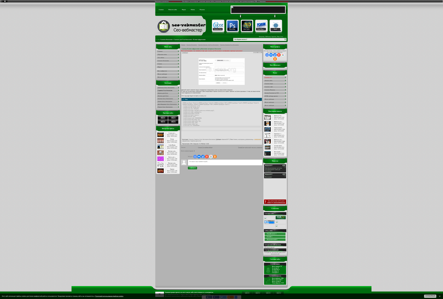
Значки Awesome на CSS (272, 93)
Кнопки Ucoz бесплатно (165, 98)
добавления (248, 139)
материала (241, 139)
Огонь (172, 139)
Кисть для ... (172, 157)
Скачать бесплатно (166, 39)
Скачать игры (269, 83)
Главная (183, 44)
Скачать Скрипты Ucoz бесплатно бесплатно (202, 139)
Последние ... (278, 151)
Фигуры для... (172, 151)
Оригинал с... (278, 133)
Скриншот (185, 52)
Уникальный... (278, 127)
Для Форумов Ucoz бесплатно (167, 104)
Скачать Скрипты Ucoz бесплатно (229, 44)
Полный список (269, 247)
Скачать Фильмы (270, 90)
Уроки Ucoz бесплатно (165, 101)
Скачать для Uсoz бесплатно (183, 39)
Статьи (160, 63)
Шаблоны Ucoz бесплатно (166, 87)
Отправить (192, 168)
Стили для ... (172, 133)
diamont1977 (225, 139)
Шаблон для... (278, 121)
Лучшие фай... (278, 145)
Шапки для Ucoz (163, 93)
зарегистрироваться (279, 202)
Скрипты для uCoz (195, 141)
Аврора (172, 169)
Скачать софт (269, 86)
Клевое (235, 139)
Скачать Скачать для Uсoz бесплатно (208, 44)
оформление (186, 141)
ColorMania (172, 145)
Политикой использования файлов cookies (109, 296)
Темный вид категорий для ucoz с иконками (250, 147)
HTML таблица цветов (271, 96)
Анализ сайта (268, 80)
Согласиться (430, 296)
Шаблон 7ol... (278, 115)
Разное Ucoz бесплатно (165, 107)
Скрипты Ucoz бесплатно (165, 90)
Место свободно (269, 99)
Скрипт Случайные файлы (205, 147)
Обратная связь (162, 54)
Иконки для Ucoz (163, 96)
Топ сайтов (161, 57)
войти (269, 202)
